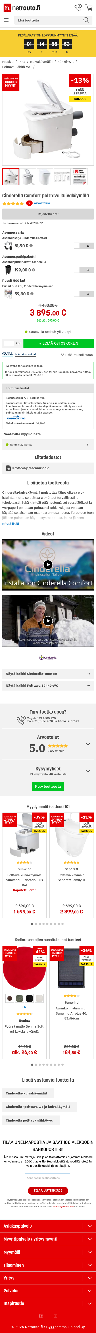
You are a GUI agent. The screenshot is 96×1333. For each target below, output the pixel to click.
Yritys (9, 1278)
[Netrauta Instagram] (56, 1316)
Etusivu (8, 62)
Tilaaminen (14, 1265)
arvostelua (39, 203)
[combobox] (53, 20)
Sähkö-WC (66, 62)
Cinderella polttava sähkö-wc (29, 1120)
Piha (22, 62)
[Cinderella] (47, 657)
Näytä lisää (10, 524)
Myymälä (12, 1252)
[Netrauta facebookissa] (42, 1316)
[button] (6, 20)
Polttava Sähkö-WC (17, 67)
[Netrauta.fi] (22, 8)
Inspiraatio (14, 1303)
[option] (9, 998)
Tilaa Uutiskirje (48, 1190)
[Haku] (86, 20)
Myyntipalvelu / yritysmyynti (30, 1239)
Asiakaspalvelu (18, 1226)
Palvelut (11, 1291)
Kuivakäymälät (42, 62)
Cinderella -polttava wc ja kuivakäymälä (38, 1107)
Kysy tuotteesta (48, 786)
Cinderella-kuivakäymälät (26, 1093)
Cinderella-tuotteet (31, 674)
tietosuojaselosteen (63, 1206)
